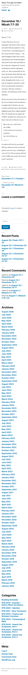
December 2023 (9, 408)
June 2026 (6, 318)
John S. (5, 28)
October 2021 (8, 486)
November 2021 (9, 483)
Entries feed (7, 654)
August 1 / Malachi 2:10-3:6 (14, 297)
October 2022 (8, 450)
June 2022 (6, 462)
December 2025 (9, 336)
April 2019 (6, 577)
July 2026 (6, 315)
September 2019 (9, 562)
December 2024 (9, 372)
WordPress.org (8, 660)
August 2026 (8, 312)
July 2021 (6, 495)
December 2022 (9, 444)
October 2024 (8, 378)
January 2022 (8, 477)
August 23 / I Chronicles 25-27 (13, 255)
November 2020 (9, 520)
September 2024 (9, 381)
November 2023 (9, 411)
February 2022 (8, 474)
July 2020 (6, 532)
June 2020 (6, 535)
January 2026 (8, 333)
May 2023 (6, 429)
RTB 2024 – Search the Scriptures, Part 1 (12, 625)
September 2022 (9, 453)
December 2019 (9, 553)
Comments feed (9, 657)
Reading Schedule (10, 600)
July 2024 (6, 387)
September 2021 (9, 489)
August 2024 (8, 384)
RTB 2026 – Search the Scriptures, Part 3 (12, 636)
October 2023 (8, 414)
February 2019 (8, 583)
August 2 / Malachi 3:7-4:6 (11, 291)
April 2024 (6, 396)
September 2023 (9, 417)
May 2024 (6, 393)
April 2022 (6, 468)
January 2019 (8, 586)
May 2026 (6, 321)
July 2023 (6, 423)
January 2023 (8, 441)
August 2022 (8, 456)
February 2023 (8, 438)
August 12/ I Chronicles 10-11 (11, 281)
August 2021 (7, 492)
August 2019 (7, 565)
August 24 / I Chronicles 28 (13, 249)
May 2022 (6, 465)
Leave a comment (8, 31)
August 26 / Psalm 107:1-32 (13, 241)
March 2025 (7, 363)
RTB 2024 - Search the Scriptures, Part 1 (14, 169)
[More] (9, 10)
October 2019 (8, 559)
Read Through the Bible (11, 3)
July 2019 (6, 568)
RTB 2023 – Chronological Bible (13, 620)
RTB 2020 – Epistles (11, 608)
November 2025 (9, 339)
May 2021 (6, 501)
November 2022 (9, 447)
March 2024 (7, 399)
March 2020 (7, 544)
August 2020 (8, 529)
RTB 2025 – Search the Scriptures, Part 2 (12, 631)
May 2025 (6, 357)
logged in (13, 208)
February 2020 (8, 547)
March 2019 (7, 580)
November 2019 (9, 556)
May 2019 (6, 574)
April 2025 (6, 360)
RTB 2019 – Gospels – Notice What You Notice (12, 604)
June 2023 (6, 426)
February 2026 (8, 330)
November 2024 (9, 375)
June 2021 (6, 498)
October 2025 (8, 342)
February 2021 (8, 511)
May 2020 (6, 538)
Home (4, 10)
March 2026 (7, 327)
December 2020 (9, 517)
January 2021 (8, 513)
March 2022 (7, 471)
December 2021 (9, 480)
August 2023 (8, 420)
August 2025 (8, 348)
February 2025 (8, 366)
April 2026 (6, 324)
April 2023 (6, 432)
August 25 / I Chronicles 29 (14, 245)
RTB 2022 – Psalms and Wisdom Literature (12, 615)
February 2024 (8, 402)
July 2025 (6, 351)
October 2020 (8, 523)
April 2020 (6, 541)
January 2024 (8, 405)
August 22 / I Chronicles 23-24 (13, 260)
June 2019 (6, 571)
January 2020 (8, 550)
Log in (4, 651)
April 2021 (6, 504)
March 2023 (7, 435)
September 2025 (9, 345)
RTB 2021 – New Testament (14, 611)
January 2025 (8, 369)
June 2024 (6, 390)
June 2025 (6, 354)
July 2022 (6, 459)
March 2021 (7, 507)
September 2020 (9, 526)
